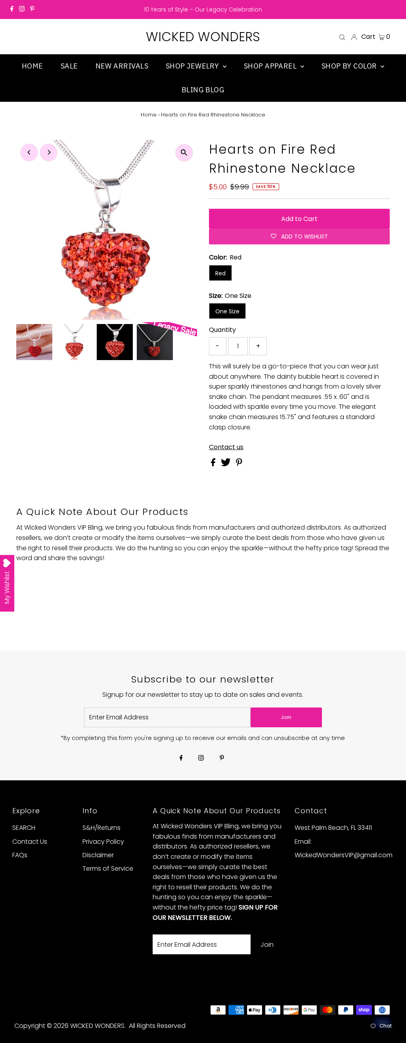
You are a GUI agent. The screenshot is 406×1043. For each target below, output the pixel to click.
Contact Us (29, 841)
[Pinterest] (32, 9)
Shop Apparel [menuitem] (271, 66)
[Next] (48, 152)
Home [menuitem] (32, 66)
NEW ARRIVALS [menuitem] (122, 66)
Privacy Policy (103, 841)
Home (149, 114)
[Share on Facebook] (214, 464)
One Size (227, 311)
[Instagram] (22, 9)
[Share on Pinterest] (239, 464)
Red (220, 273)
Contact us (226, 447)
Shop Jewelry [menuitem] (193, 66)
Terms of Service (107, 868)
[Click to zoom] (184, 153)
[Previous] (29, 152)
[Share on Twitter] (226, 464)
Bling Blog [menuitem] (203, 89)
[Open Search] (342, 36)
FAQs (19, 855)
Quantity (222, 329)
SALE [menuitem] (69, 66)
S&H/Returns (101, 827)
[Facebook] (11, 9)
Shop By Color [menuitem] (350, 66)
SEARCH (23, 827)
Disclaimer (98, 855)
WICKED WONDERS (203, 37)
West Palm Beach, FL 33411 (333, 827)
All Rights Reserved (157, 1025)
